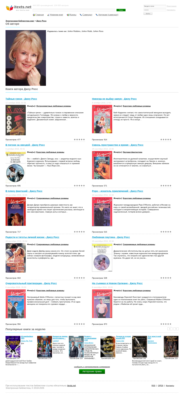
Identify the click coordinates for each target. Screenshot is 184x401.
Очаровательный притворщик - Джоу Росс (31, 283)
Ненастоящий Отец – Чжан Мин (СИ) (155, 337)
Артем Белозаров (154, 341)
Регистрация (171, 6)
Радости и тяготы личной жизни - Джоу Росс (32, 237)
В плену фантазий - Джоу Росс (24, 191)
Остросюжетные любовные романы (53, 106)
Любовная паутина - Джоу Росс (111, 237)
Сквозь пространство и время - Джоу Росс (117, 145)
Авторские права (92, 371)
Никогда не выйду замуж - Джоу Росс (114, 98)
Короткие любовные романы (137, 106)
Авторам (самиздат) (108, 15)
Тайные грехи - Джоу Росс (21, 98)
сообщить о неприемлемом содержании (92, 367)
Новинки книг (56, 15)
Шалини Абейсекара (120, 342)
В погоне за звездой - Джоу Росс (25, 145)
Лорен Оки (88, 341)
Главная (39, 15)
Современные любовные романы (52, 198)
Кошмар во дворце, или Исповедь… (28, 337)
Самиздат (87, 15)
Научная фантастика (132, 152)
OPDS (160, 385)
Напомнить (171, 10)
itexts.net (71, 385)
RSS (153, 385)
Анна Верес (57, 343)
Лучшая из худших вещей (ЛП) (91, 337)
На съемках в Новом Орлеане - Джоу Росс (117, 283)
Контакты (170, 385)
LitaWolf (24, 341)
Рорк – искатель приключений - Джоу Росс (117, 191)
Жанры (72, 15)
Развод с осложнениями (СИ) (59, 338)
